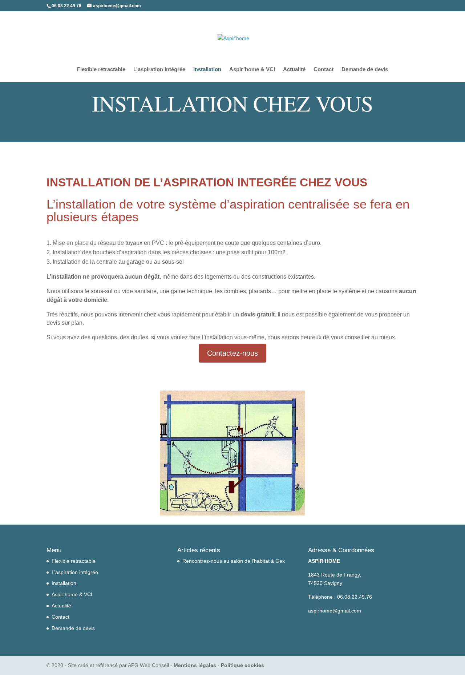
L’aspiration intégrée (159, 69)
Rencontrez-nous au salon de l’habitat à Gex (233, 561)
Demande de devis (364, 69)
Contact (323, 69)
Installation (207, 69)
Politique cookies (242, 665)
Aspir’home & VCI (252, 69)
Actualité (294, 69)
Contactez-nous (232, 353)
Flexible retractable (101, 69)
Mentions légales (195, 665)
